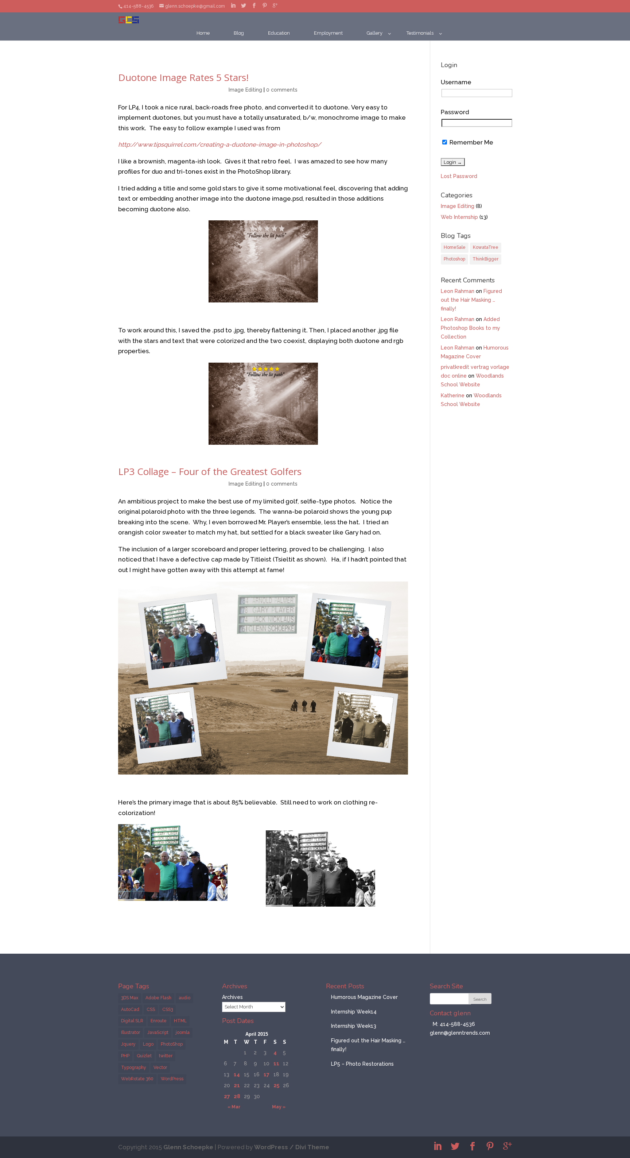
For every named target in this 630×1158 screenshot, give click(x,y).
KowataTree (485, 247)
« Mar (234, 1106)
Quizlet (144, 1055)
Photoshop (454, 259)
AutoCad (130, 1009)
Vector (160, 1067)
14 (237, 1074)
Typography (133, 1067)
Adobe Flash (158, 997)
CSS (151, 1009)
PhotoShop (172, 1044)
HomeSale (455, 247)
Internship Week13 (353, 1026)
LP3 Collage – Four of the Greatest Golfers (210, 471)
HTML (180, 1020)
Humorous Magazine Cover (364, 997)
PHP (125, 1055)
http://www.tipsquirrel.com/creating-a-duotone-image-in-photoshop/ (219, 144)
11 (276, 1063)
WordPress (172, 1078)
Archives (232, 997)
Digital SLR (132, 1020)
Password (455, 112)
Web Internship (459, 217)
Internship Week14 (354, 1012)
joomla (183, 1032)
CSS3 (167, 1009)
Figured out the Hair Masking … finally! (471, 300)
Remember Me (470, 142)
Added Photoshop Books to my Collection (470, 328)
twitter (165, 1055)
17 (266, 1074)
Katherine (452, 395)
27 (227, 1096)
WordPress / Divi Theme (291, 1147)
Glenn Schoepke (188, 1147)
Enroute (159, 1020)
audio (184, 997)
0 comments (282, 90)
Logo (148, 1044)
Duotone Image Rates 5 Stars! (183, 77)
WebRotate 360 (137, 1078)
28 (237, 1096)
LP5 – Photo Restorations (362, 1064)
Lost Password (459, 176)
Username (456, 82)
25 (276, 1085)
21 (237, 1085)
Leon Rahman (457, 291)
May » (278, 1106)
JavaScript (157, 1032)
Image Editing (245, 90)
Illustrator (130, 1032)
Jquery (128, 1044)
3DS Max (129, 997)
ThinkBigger (485, 259)
